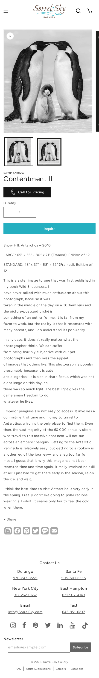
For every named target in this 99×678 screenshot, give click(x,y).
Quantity (9, 203)
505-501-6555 (73, 578)
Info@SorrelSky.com (25, 612)
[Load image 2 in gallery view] (49, 152)
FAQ (18, 668)
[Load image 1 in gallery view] (19, 152)
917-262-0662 (25, 595)
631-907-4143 (73, 595)
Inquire (49, 229)
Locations (77, 668)
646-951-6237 (73, 612)
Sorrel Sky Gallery (55, 662)
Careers (61, 668)
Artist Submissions (38, 668)
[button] (6, 11)
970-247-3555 (25, 578)
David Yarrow (14, 172)
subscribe (80, 647)
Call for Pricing (31, 192)
